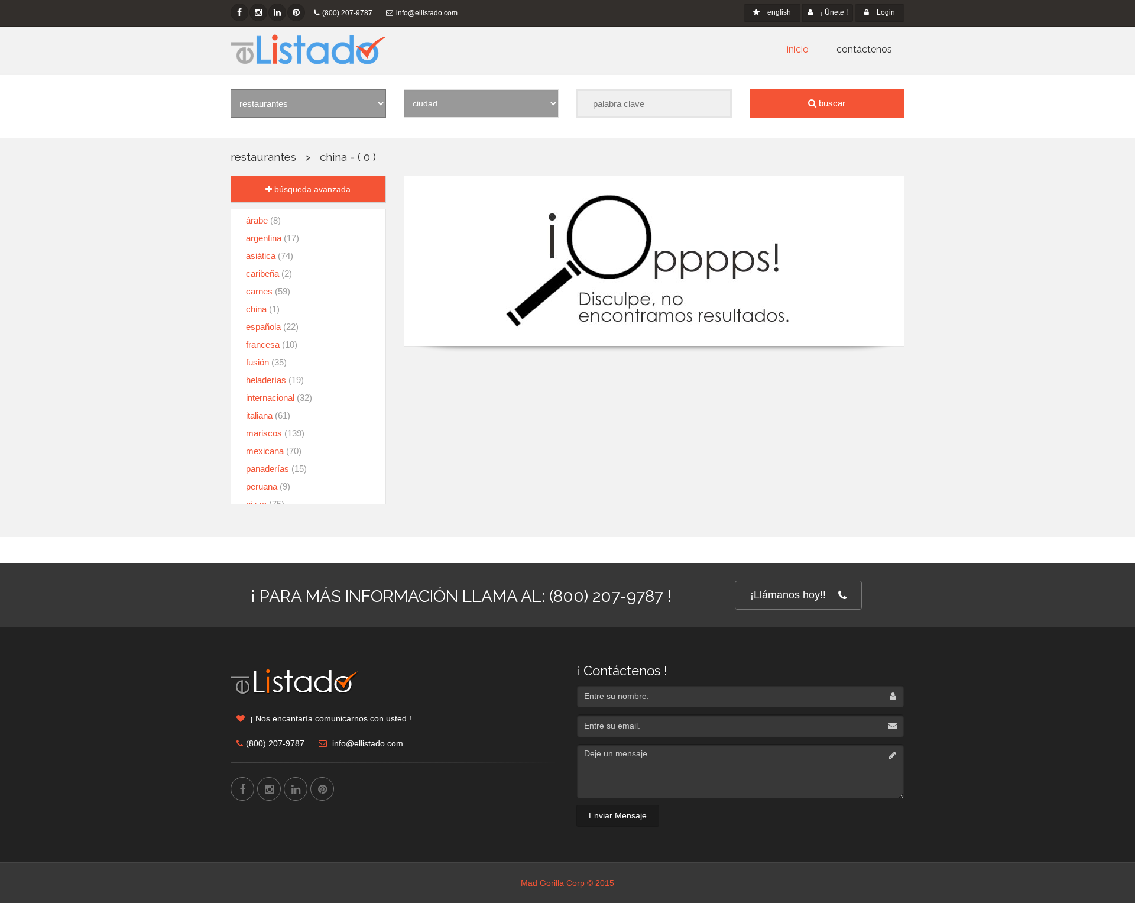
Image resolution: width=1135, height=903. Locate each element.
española (272, 327)
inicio (798, 49)
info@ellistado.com (427, 13)
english (778, 12)
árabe (263, 220)
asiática (269, 256)
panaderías (276, 469)
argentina (272, 238)
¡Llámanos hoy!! (788, 595)
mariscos (275, 433)
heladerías (275, 380)
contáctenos (864, 49)
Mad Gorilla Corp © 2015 (567, 883)
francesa (271, 344)
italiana (268, 415)
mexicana (273, 451)
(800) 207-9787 (347, 13)
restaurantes (263, 156)
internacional (279, 398)
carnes (268, 291)
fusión (266, 362)
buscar (830, 103)
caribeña (269, 273)
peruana (268, 486)
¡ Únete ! (833, 12)
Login (885, 12)
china (333, 156)
